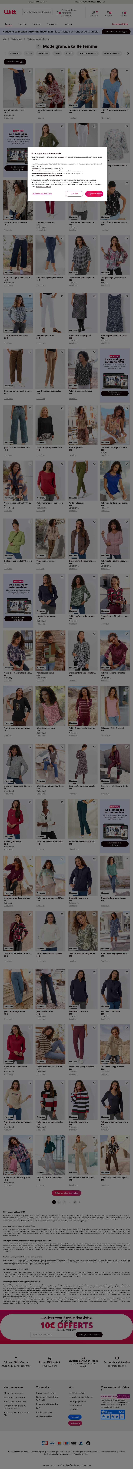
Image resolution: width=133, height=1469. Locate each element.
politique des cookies (43, 187)
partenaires (62, 157)
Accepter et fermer (94, 194)
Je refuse (74, 194)
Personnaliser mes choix (42, 194)
